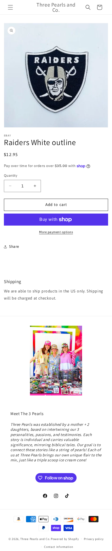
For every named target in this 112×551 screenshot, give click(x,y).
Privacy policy (93, 539)
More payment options (56, 232)
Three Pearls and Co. (35, 538)
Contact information (58, 546)
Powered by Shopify (65, 538)
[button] (10, 7)
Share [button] (14, 246)
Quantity (10, 175)
